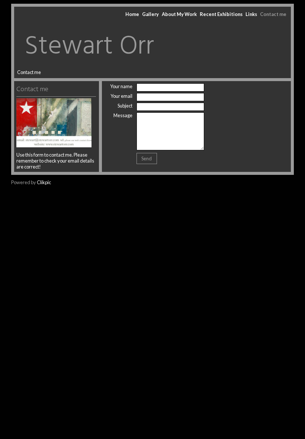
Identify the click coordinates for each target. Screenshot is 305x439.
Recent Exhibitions (221, 14)
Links (251, 14)
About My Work (179, 14)
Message (122, 115)
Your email (121, 96)
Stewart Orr (89, 47)
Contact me (273, 14)
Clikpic (44, 182)
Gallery (150, 14)
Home (132, 14)
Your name (121, 86)
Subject (125, 106)
